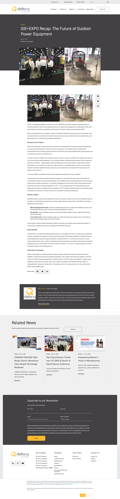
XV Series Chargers (41, 458)
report (90, 188)
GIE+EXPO (62, 124)
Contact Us (102, 9)
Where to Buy (80, 2)
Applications (90, 9)
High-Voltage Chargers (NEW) (44, 468)
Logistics (56, 463)
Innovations (80, 9)
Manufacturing (58, 461)
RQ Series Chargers (41, 461)
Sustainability (58, 465)
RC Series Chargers (41, 465)
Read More (17, 380)
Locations (93, 461)
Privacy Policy (69, 484)
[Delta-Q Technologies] (20, 11)
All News (73, 329)
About (56, 456)
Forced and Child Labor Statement (60, 470)
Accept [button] (82, 495)
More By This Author (43, 304)
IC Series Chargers (41, 456)
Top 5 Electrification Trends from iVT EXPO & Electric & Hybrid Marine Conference (58, 360)
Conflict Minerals (59, 474)
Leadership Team (59, 458)
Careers (56, 468)
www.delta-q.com (39, 266)
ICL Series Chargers (41, 463)
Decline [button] (89, 495)
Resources (54, 2)
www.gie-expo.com (46, 246)
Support (93, 458)
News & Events (68, 2)
